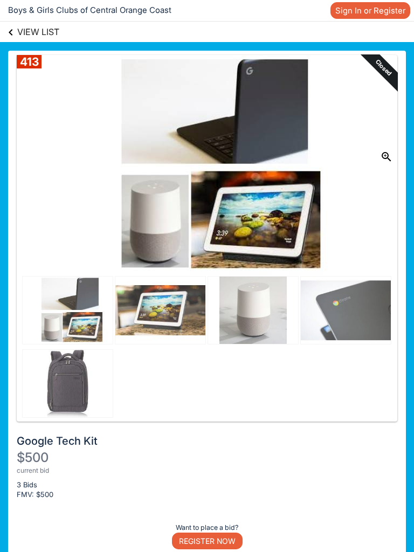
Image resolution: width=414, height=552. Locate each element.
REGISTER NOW (207, 541)
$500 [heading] (33, 457)
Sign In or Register (370, 10)
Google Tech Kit (57, 440)
